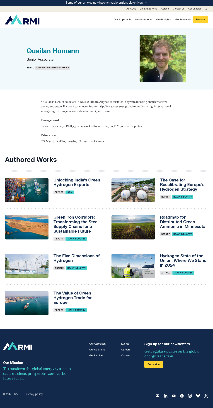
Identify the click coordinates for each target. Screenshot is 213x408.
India (70, 192)
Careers (165, 8)
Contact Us (178, 8)
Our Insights (163, 19)
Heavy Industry (182, 197)
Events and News (148, 8)
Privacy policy (33, 394)
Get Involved (183, 19)
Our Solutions (143, 19)
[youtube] (173, 396)
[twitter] (206, 396)
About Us (131, 8)
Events (125, 343)
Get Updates (194, 8)
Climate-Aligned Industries (52, 67)
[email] (157, 396)
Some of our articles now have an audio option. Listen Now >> (106, 3)
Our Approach (122, 19)
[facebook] (182, 396)
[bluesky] (198, 396)
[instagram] (190, 396)
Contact (126, 355)
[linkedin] (165, 396)
